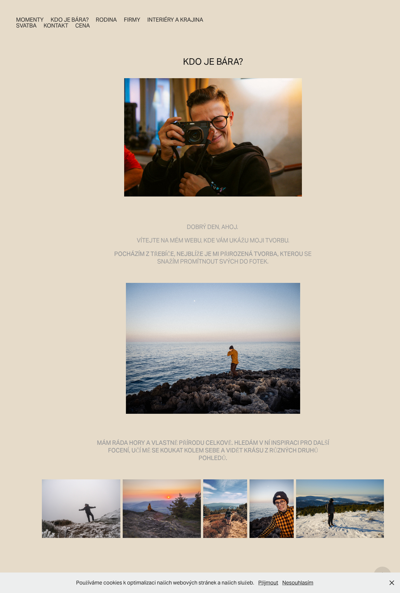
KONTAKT (56, 25)
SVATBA (26, 25)
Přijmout (268, 582)
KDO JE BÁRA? (70, 19)
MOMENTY (30, 19)
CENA (82, 25)
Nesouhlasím (297, 582)
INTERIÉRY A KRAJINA (175, 19)
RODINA (106, 19)
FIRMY (132, 19)
